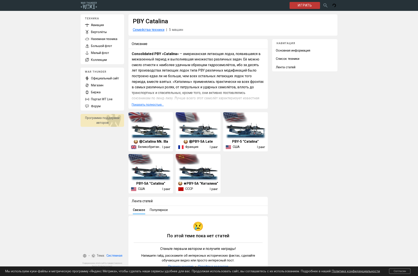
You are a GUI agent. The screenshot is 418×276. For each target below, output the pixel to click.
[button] (85, 256)
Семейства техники (148, 30)
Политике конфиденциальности (356, 271)
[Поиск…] (325, 5)
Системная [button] (114, 256)
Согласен (400, 271)
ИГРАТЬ (305, 5)
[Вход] (334, 5)
